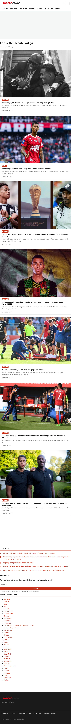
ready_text (7, 661)
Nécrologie (7, 649)
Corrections (37, 713)
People (6, 656)
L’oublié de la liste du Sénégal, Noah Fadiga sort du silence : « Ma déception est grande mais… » (35, 235)
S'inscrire (35, 588)
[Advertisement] (35, 25)
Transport (7, 678)
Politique (7, 659)
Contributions (8, 614)
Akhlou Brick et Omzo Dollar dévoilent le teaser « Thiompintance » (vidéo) (29, 553)
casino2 (6, 609)
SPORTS (50, 9)
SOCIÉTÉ (31, 9)
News (6, 652)
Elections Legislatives (11, 628)
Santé (6, 668)
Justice (6, 640)
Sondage (7, 673)
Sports (4, 165)
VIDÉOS (57, 9)
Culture (6, 616)
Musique (7, 647)
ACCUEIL (5, 9)
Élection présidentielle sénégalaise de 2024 (19, 625)
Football (6, 633)
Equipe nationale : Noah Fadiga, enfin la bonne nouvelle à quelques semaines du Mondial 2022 (32, 303)
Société (6, 671)
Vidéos (6, 680)
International (8, 637)
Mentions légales (50, 713)
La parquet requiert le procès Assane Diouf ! (18, 563)
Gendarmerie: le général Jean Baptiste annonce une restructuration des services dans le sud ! (35, 566)
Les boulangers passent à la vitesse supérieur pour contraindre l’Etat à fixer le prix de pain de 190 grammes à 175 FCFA (35, 558)
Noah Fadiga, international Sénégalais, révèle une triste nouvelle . (27, 168)
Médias (6, 644)
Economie (7, 621)
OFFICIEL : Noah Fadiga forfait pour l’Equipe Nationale (22, 370)
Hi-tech (6, 635)
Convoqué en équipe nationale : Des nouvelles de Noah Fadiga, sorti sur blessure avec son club (34, 436)
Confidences (8, 611)
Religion (6, 663)
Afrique (6, 602)
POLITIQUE (23, 9)
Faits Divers (8, 630)
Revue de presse (9, 666)
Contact (13, 713)
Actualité (5, 100)
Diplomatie (7, 618)
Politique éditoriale (24, 713)
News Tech (7, 654)
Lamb (6, 642)
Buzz (5, 606)
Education (7, 623)
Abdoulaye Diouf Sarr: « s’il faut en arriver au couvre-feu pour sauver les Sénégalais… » (33, 570)
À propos (4, 713)
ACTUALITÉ (13, 9)
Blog (5, 604)
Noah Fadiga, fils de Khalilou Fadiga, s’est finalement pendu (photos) (28, 103)
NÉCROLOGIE (41, 9)
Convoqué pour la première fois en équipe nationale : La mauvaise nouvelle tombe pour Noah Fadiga (35, 504)
